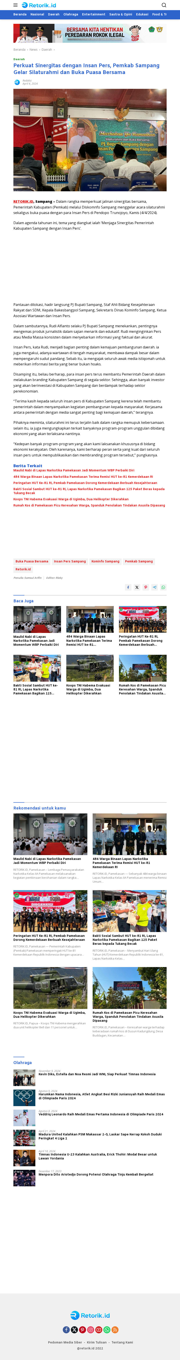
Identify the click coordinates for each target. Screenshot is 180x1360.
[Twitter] (74, 1330)
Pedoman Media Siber (65, 1343)
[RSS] (115, 1330)
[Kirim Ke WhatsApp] (163, 587)
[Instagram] (90, 1330)
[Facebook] (66, 1330)
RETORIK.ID (23, 201)
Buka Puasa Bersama (32, 562)
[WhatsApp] (106, 1330)
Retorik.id (23, 569)
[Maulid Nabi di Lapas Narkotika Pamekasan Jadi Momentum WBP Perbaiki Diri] (37, 619)
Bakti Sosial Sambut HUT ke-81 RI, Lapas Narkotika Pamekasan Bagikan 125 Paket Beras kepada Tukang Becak (89, 491)
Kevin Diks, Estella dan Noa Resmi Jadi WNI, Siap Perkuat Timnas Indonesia (97, 1075)
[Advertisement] (90, 267)
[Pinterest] (82, 1330)
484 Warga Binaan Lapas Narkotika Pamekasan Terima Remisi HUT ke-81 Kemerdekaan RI (83, 477)
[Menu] (16, 5)
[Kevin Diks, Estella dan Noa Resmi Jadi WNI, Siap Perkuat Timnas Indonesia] (24, 1078)
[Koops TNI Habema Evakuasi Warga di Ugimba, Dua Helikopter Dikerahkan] (90, 668)
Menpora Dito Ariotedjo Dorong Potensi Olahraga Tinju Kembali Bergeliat (96, 1175)
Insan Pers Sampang (70, 562)
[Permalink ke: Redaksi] (16, 82)
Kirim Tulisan (97, 1343)
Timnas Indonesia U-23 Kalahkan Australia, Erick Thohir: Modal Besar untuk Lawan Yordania (98, 1157)
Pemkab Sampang (139, 562)
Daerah (19, 59)
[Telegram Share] (154, 587)
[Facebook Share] (128, 587)
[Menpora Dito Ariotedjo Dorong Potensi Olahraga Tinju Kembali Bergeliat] (24, 1178)
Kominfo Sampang (105, 562)
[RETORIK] (42, 5)
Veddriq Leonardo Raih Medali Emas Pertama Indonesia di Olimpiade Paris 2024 (101, 1115)
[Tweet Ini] (137, 587)
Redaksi (27, 80)
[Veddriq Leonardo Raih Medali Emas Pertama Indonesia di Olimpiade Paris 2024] (24, 1118)
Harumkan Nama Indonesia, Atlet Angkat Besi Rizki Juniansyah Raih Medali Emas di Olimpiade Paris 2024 (102, 1097)
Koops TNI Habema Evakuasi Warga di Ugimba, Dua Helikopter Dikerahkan (71, 500)
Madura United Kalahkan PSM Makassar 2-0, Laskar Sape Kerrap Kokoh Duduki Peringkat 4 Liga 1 (100, 1137)
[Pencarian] (164, 5)
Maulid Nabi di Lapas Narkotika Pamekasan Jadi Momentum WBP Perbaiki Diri (73, 471)
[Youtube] (98, 1330)
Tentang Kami (122, 1343)
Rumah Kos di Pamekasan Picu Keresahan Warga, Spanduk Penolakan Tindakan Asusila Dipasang (89, 506)
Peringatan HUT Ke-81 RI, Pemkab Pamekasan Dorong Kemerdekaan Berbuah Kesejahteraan (85, 483)
